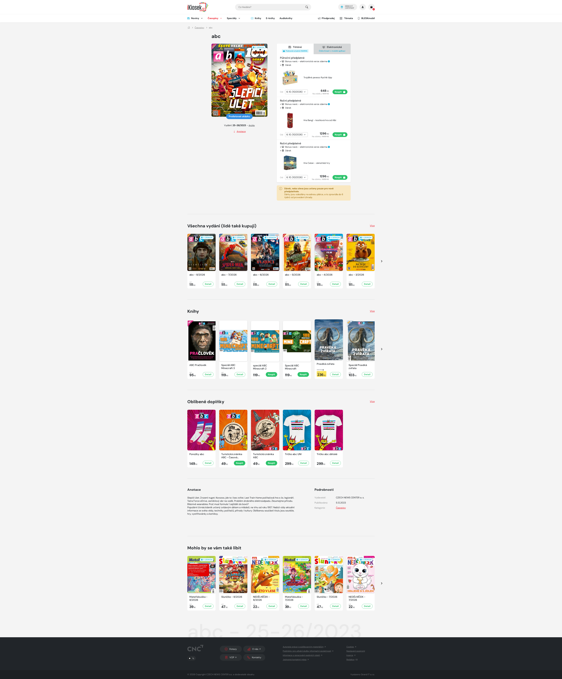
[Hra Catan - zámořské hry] (290, 163)
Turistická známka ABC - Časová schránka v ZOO (231, 456)
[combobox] (273, 7)
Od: (281, 92)
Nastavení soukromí (355, 651)
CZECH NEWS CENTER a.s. (219, 674)
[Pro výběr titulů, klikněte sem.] (306, 7)
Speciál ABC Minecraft (292, 367)
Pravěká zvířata (325, 364)
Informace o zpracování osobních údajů (301, 655)
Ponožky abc (196, 454)
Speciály (232, 18)
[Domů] (189, 28)
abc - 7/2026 (229, 274)
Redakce (350, 659)
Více (372, 225)
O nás (255, 649)
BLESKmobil (368, 18)
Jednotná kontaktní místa (294, 659)
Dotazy (233, 649)
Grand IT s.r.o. (368, 674)
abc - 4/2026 (325, 274)
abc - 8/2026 (197, 274)
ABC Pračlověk (197, 365)
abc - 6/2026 (261, 274)
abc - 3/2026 (356, 274)
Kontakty (256, 657)
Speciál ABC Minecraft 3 (228, 367)
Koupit (338, 91)
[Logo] (197, 7)
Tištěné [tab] (296, 48)
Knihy (258, 18)
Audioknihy (286, 18)
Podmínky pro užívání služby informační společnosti (307, 651)
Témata (348, 18)
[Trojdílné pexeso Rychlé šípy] (290, 78)
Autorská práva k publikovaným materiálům (303, 646)
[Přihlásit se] (362, 7)
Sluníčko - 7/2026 (327, 596)
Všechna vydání (221, 226)
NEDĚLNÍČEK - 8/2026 (261, 598)
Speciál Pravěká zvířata (358, 367)
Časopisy (213, 18)
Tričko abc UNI (293, 454)
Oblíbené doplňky (205, 401)
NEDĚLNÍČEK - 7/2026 (357, 598)
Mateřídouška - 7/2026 (294, 598)
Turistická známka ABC (263, 456)
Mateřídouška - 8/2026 (198, 598)
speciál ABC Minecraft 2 (260, 367)
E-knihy (270, 18)
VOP (231, 657)
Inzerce (349, 655)
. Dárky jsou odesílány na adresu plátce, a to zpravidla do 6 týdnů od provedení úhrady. (313, 193)
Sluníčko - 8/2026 (231, 596)
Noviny (195, 18)
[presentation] (379, 261)
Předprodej (328, 18)
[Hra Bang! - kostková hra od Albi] (290, 120)
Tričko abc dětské (327, 454)
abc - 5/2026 (292, 274)
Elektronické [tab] (332, 48)
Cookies (350, 646)
